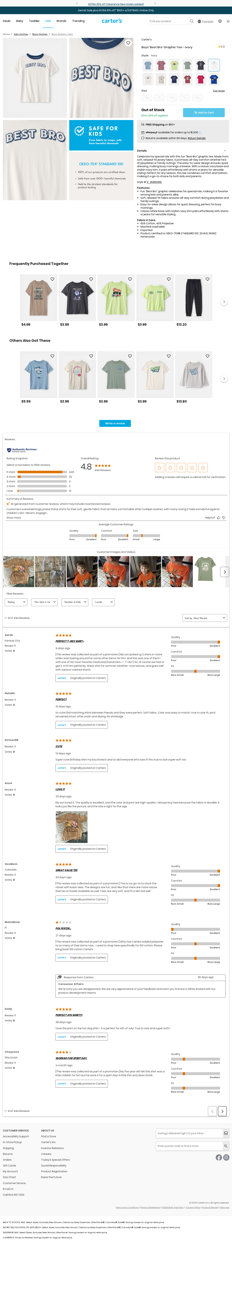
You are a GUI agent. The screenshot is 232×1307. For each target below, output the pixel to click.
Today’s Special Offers (55, 1160)
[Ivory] (148, 79)
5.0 (223, 46)
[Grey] (201, 65)
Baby (19, 21)
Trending (78, 21)
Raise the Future (51, 1177)
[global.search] (226, 1146)
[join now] (226, 1133)
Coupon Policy (193, 1207)
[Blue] (148, 65)
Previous (77, 3)
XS (146, 98)
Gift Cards (9, 1165)
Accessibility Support (16, 1136)
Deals (7, 21)
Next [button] (224, 301)
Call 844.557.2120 (13, 1195)
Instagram (226, 1157)
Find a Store (48, 1136)
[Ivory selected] (214, 65)
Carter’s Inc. (48, 1142)
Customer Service (14, 1183)
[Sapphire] (214, 79)
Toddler (34, 21)
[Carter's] (112, 22)
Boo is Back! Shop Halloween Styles (116, 4)
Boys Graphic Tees (62, 34)
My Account (10, 1171)
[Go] (191, 20)
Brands (61, 21)
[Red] (187, 79)
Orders (7, 1160)
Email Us (8, 1189)
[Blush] (161, 65)
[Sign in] (220, 21)
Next (154, 3)
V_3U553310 (154, 182)
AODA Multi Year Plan (173, 1207)
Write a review (115, 423)
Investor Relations (52, 1148)
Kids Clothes (21, 34)
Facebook (219, 1157)
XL (197, 98)
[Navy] (174, 79)
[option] (38, 301)
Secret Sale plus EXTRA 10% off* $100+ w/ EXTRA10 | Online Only (116, 10)
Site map (224, 1207)
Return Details (197, 138)
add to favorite (128, 43)
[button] (35, 78)
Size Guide (219, 90)
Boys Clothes (39, 34)
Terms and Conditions (127, 1207)
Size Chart (9, 1177)
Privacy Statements (150, 1207)
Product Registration (54, 1171)
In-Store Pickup (12, 1142)
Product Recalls (210, 1207)
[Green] (174, 65)
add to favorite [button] (52, 279)
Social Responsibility (54, 1165)
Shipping (8, 1148)
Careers (46, 1154)
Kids (48, 21)
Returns (8, 1154)
